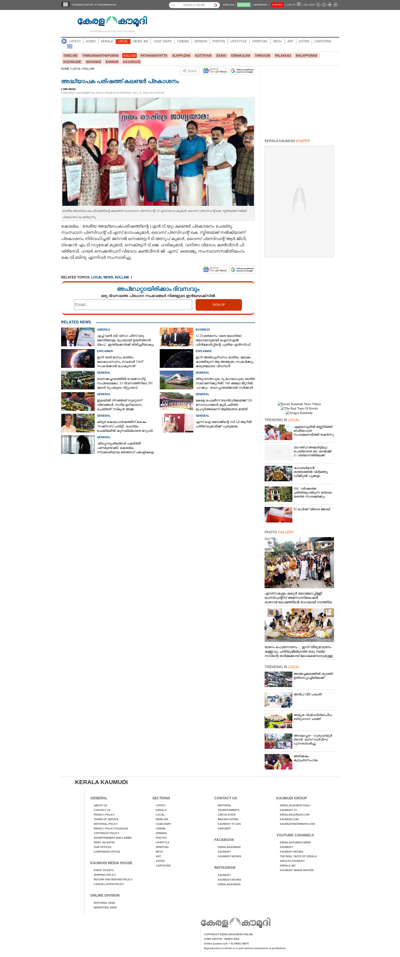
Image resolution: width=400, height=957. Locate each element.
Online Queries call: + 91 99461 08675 (226, 943)
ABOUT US (100, 805)
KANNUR (112, 62)
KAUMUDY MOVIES (229, 856)
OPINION (200, 41)
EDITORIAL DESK (104, 902)
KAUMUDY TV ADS (229, 824)
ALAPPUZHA (181, 55)
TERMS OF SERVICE (106, 819)
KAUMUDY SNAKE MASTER (297, 870)
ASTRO (304, 41)
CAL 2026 (309, 4)
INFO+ (277, 41)
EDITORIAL (225, 805)
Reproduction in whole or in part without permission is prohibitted (244, 948)
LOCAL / (77, 68)
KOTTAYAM (203, 55)
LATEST (75, 41)
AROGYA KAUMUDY (292, 861)
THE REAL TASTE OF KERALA (298, 856)
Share (192, 71)
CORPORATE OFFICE (107, 851)
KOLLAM (129, 55)
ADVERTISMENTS (228, 810)
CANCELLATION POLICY (109, 884)
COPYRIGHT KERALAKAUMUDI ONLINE (228, 934)
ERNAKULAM (240, 55)
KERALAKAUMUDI (229, 847)
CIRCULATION (226, 814)
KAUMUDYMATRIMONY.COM (297, 824)
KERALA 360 (287, 865)
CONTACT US (102, 810)
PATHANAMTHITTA (154, 55)
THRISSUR (262, 55)
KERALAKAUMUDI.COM (294, 814)
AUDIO (91, 41)
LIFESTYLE (239, 41)
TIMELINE (70, 55)
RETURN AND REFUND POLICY (113, 879)
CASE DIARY (162, 41)
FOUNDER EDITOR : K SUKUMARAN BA (94, 4)
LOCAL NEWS (102, 277)
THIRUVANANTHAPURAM (100, 55)
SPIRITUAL (260, 41)
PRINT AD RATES (104, 842)
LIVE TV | (295, 4)
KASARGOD (131, 62)
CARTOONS (323, 41)
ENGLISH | (229, 4)
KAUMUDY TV (288, 810)
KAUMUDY (224, 851)
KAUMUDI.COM (289, 819)
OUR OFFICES (102, 847)
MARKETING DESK (105, 907)
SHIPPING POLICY (105, 874)
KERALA (107, 41)
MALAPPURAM (306, 55)
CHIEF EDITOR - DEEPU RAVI (221, 939)
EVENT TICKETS (104, 870)
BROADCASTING (228, 819)
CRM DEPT (224, 828)
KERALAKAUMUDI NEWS (295, 842)
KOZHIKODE (72, 62)
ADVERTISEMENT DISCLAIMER (113, 837)
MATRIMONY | (262, 4)
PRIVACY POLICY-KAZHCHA (111, 828)
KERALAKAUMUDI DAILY (295, 805)
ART (291, 41)
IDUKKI (221, 55)
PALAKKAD (283, 55)
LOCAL (123, 41)
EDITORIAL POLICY (106, 824)
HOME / (66, 68)
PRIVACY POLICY (104, 814)
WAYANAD (93, 62)
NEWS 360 (140, 41)
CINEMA (183, 41)
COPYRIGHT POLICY (106, 833)
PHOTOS (218, 41)
